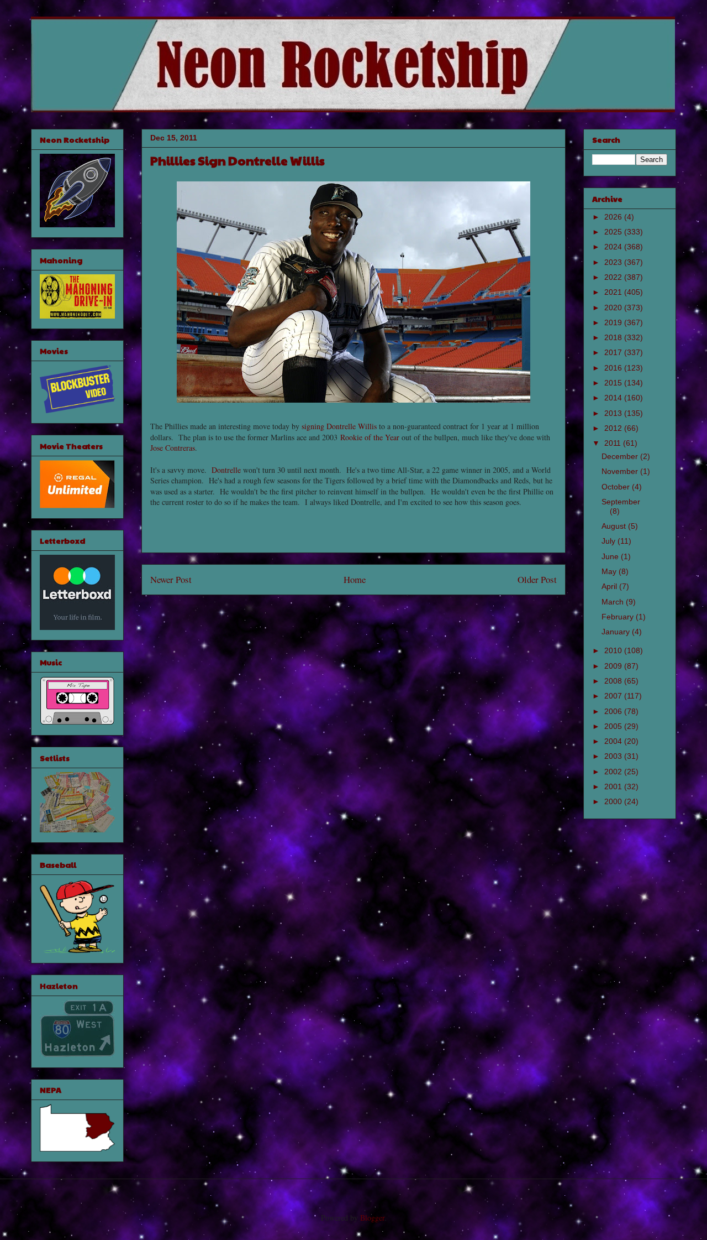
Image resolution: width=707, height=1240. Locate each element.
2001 (614, 786)
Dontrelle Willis (351, 426)
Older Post (537, 579)
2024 (614, 246)
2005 (614, 726)
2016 (614, 367)
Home (355, 579)
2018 (614, 337)
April (610, 586)
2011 (613, 443)
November (621, 471)
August (615, 526)
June (611, 556)
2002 (614, 771)
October (617, 486)
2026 (614, 216)
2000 (614, 801)
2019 (614, 322)
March (614, 601)
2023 (614, 262)
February (619, 616)
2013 (614, 413)
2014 (614, 397)
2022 (614, 277)
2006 (614, 711)
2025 (614, 231)
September (621, 501)
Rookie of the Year (369, 437)
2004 (614, 741)
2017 (614, 352)
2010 (614, 650)
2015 (614, 382)
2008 (614, 680)
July (610, 540)
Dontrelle (226, 470)
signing (313, 426)
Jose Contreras (172, 447)
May (610, 571)
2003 (614, 756)
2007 (614, 695)
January (617, 631)
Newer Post (171, 579)
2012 (614, 428)
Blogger (372, 1217)
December (621, 456)
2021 (614, 292)
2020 (614, 307)
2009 (614, 665)
